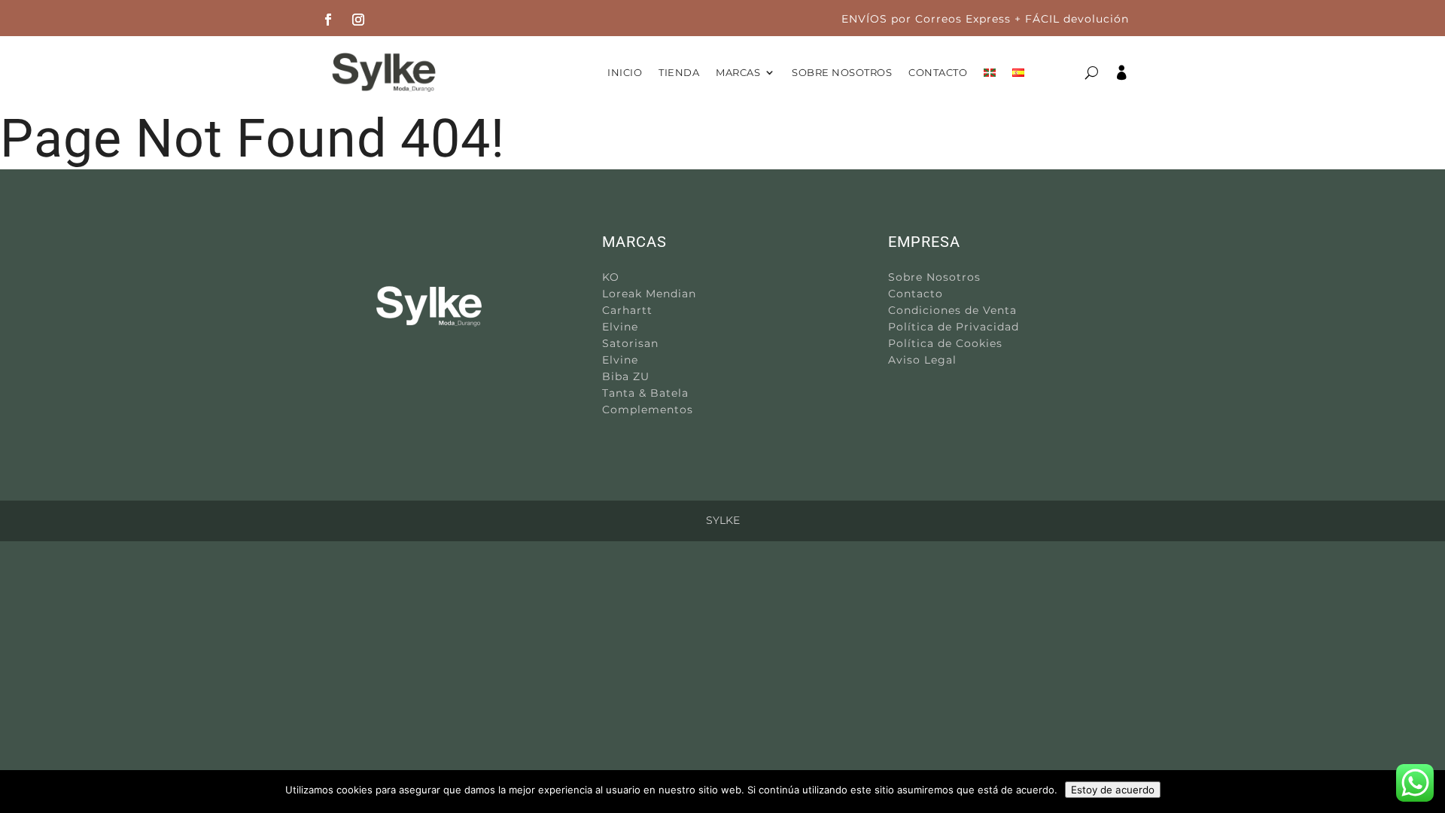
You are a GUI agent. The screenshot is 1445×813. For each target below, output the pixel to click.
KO (610, 277)
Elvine (620, 326)
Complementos (647, 409)
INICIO (624, 72)
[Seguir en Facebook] (328, 20)
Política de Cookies (945, 343)
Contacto (915, 293)
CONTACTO (937, 72)
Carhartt (627, 310)
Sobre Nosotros (934, 277)
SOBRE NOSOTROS (842, 72)
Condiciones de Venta (952, 310)
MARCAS (738, 72)
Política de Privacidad (953, 326)
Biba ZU (625, 376)
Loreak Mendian (649, 293)
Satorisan (630, 343)
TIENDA (679, 72)
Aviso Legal (922, 360)
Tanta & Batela (645, 393)
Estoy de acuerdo (1112, 790)
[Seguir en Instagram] (358, 20)
